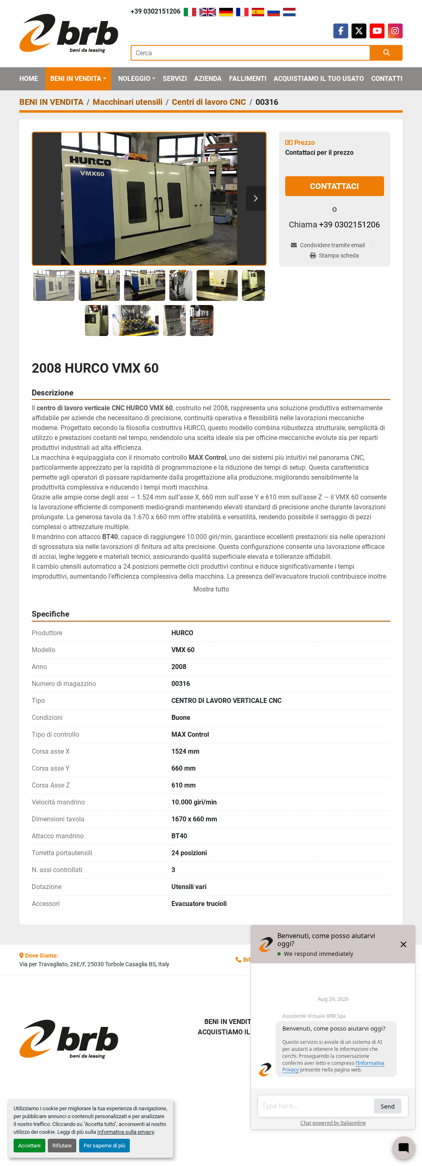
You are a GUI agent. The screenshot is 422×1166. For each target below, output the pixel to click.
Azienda (208, 79)
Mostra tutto (211, 589)
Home (28, 79)
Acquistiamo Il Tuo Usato (319, 79)
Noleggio (134, 79)
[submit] (386, 53)
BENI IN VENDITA (75, 79)
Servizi (175, 79)
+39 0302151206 (156, 11)
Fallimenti (248, 79)
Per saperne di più (104, 1145)
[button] (78, 78)
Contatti (387, 79)
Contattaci (334, 186)
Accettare (29, 1145)
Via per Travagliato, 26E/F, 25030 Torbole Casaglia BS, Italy (94, 964)
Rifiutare (62, 1145)
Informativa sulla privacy (125, 1132)
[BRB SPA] (62, 1039)
